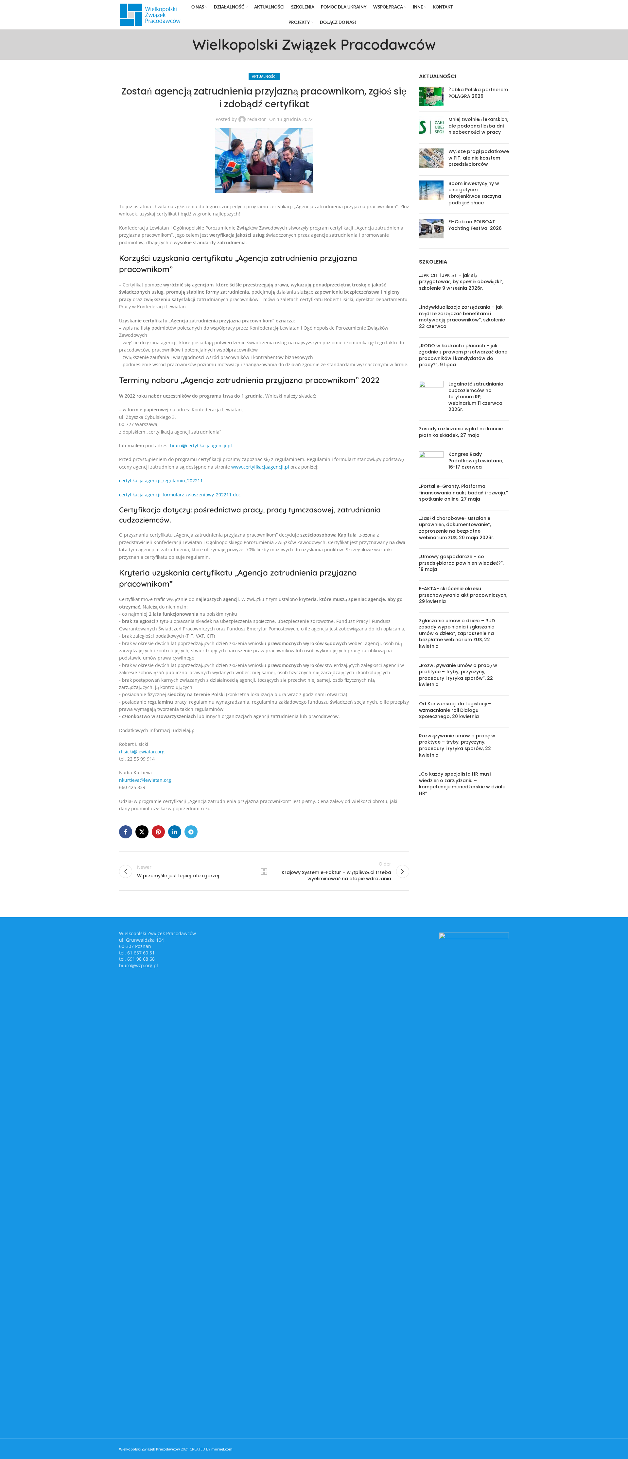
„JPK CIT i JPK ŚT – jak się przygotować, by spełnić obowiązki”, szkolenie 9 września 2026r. (461, 281)
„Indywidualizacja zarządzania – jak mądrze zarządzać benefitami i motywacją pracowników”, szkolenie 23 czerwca (462, 317)
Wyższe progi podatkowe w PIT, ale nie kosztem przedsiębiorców (478, 157)
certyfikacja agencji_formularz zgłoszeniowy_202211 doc (180, 494)
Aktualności (264, 76)
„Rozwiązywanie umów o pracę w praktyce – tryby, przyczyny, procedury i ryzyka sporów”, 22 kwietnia (458, 675)
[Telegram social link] (504, 15)
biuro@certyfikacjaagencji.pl (201, 445)
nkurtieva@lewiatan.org (145, 780)
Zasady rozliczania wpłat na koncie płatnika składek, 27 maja (461, 431)
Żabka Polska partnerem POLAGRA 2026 (478, 92)
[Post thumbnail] (431, 96)
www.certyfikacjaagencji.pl (260, 467)
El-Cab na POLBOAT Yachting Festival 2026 (475, 225)
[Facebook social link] (467, 15)
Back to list (264, 871)
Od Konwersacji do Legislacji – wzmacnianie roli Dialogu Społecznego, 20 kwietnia (455, 710)
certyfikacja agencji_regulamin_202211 (161, 480)
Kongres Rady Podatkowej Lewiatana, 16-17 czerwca (475, 460)
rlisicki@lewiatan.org (142, 751)
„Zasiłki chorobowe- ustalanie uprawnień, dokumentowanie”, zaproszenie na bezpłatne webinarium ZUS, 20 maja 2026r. (456, 528)
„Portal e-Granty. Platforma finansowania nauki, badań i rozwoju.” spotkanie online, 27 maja (463, 492)
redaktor (256, 119)
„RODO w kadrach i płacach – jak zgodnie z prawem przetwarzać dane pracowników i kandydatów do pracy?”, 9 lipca (463, 355)
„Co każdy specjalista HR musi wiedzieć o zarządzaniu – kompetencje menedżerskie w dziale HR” (462, 784)
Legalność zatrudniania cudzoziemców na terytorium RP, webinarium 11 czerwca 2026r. (475, 397)
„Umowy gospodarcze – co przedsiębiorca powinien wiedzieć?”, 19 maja (461, 563)
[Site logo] (150, 14)
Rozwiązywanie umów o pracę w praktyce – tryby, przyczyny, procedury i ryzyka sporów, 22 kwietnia (457, 745)
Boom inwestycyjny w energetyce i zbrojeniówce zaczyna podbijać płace (474, 193)
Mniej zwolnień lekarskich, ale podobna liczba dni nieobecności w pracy (478, 125)
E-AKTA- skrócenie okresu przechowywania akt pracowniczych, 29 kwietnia (463, 595)
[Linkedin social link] (494, 15)
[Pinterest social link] (485, 15)
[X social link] (476, 15)
